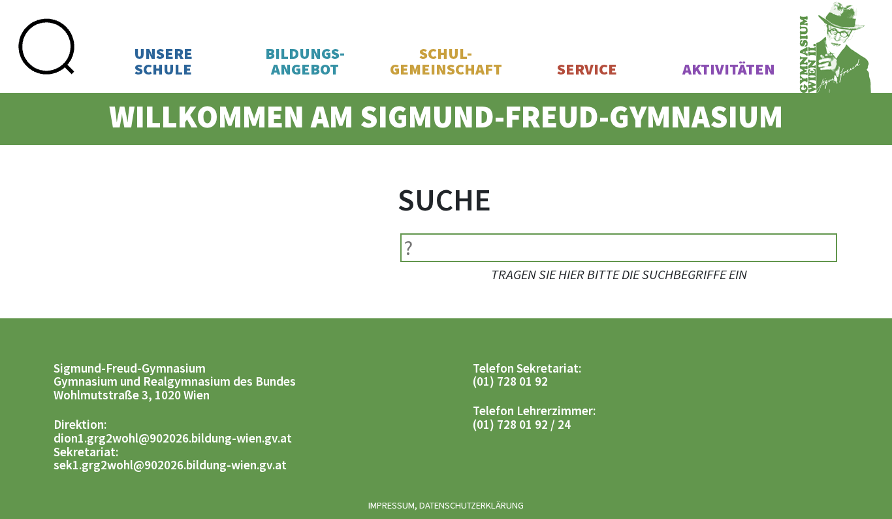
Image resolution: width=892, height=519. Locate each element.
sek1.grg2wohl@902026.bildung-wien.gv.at (170, 465)
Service (587, 69)
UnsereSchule (163, 61)
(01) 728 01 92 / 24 (522, 424)
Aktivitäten (728, 69)
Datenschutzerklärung (471, 505)
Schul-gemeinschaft (446, 61)
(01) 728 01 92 (510, 381)
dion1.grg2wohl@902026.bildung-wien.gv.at (173, 438)
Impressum (391, 505)
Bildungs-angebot (305, 61)
